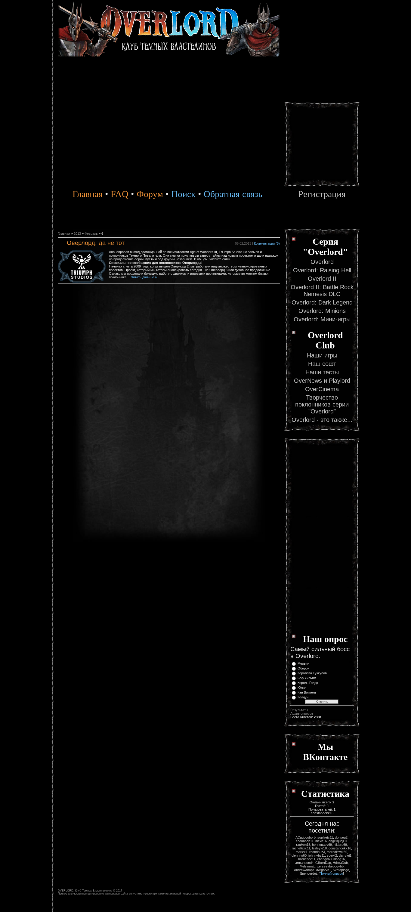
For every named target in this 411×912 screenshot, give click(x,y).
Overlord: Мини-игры (322, 319)
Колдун (303, 697)
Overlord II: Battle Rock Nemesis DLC (322, 290)
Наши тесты (322, 372)
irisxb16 (321, 841)
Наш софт (322, 363)
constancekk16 (322, 813)
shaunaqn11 (305, 841)
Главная (88, 194)
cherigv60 (324, 859)
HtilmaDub (340, 862)
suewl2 (332, 855)
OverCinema (322, 389)
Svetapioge (341, 870)
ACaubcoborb (305, 837)
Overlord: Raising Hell (322, 270)
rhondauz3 (317, 852)
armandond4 (304, 862)
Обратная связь (233, 194)
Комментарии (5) (267, 243)
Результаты (299, 710)
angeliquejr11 (338, 841)
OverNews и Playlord (322, 380)
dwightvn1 (323, 870)
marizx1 (301, 852)
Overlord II (322, 278)
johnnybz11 (316, 855)
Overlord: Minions (322, 311)
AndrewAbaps (304, 870)
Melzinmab (307, 866)
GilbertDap (323, 862)
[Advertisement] (322, 96)
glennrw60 (299, 855)
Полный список (331, 873)
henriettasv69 (322, 844)
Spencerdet (308, 873)
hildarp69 (340, 844)
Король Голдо (308, 683)
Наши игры (322, 355)
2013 (77, 233)
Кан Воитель (307, 692)
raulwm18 (303, 844)
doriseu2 (341, 837)
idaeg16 (339, 859)
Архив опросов (301, 713)
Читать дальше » (144, 277)
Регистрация (322, 194)
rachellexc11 (301, 848)
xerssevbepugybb (330, 866)
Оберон (303, 668)
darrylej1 (345, 855)
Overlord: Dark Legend (322, 302)
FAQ (119, 194)
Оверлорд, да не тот (96, 243)
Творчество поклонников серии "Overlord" (322, 404)
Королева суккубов (312, 673)
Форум (150, 194)
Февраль (91, 233)
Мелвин (303, 663)
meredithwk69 (337, 852)
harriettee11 (306, 859)
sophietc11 (325, 837)
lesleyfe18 (319, 848)
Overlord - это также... (322, 419)
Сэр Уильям (307, 678)
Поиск (182, 194)
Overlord (322, 261)
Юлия (302, 687)
